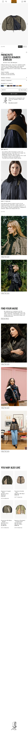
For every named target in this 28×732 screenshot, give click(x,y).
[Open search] (6, 1)
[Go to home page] (14, 1)
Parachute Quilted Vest (19, 492)
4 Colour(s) (6, 498)
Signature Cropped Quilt (6, 492)
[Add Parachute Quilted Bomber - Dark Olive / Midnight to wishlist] (26, 52)
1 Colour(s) (6, 527)
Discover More (4, 318)
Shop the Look (5, 257)
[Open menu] (3, 1)
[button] (2, 85)
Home (2, 52)
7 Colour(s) (19, 497)
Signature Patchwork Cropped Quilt (19, 521)
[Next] (21, 24)
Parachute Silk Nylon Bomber (6, 521)
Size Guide (23, 90)
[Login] (22, 1)
